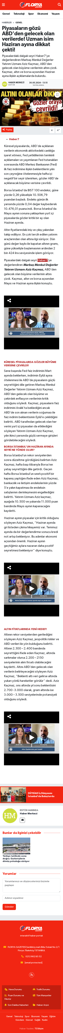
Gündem (19, 1020)
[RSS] (31, 974)
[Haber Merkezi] (10, 815)
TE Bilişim (39, 1028)
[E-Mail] (22, 820)
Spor (31, 13)
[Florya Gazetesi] (31, 5)
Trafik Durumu (43, 989)
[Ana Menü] (3, 5)
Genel (6, 13)
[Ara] (59, 5)
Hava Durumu (15, 989)
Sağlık (37, 1020)
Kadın (45, 1020)
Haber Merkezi (28, 813)
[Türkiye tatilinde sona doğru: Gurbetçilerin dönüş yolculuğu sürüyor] (16, 846)
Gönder (9, 907)
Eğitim (53, 1016)
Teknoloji (19, 13)
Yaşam (55, 13)
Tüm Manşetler (43, 995)
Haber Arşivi (43, 1005)
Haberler (7, 23)
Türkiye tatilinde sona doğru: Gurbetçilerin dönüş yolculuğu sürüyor (16, 858)
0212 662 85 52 (34, 956)
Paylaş (9, 130)
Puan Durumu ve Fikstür (14, 997)
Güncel (29, 1020)
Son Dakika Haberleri (18, 1005)
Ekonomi (42, 13)
